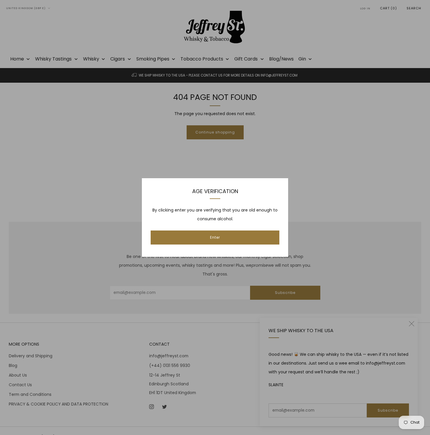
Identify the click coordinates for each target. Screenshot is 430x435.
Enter (215, 237)
